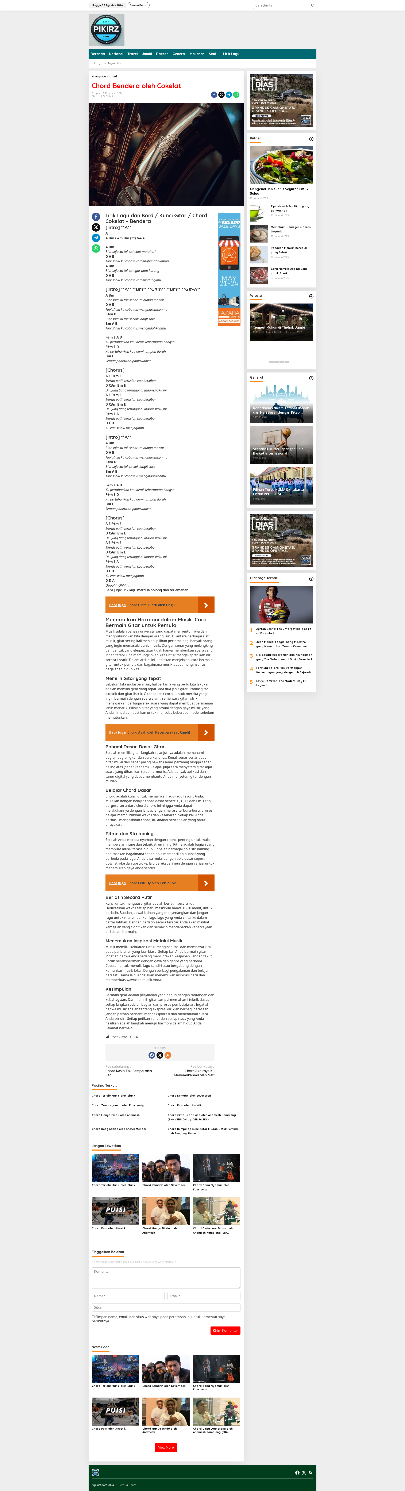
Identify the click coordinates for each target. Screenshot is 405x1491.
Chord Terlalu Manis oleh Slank (113, 1095)
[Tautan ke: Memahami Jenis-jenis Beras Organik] (259, 233)
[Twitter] (160, 1055)
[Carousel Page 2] (276, 362)
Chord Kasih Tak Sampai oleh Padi (128, 1071)
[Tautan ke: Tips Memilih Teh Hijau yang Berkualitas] (259, 212)
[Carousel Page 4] (287, 362)
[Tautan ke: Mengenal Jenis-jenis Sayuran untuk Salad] (281, 165)
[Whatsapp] (236, 95)
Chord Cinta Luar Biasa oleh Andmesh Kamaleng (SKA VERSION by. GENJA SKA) (202, 1117)
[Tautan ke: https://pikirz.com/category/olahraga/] (311, 578)
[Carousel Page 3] (281, 362)
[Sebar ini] (214, 95)
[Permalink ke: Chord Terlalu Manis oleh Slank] (115, 1167)
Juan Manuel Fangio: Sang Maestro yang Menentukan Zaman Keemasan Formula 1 (282, 644)
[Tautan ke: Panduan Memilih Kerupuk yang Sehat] (259, 254)
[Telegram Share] (229, 95)
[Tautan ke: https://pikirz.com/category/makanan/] (311, 139)
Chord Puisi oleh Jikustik (184, 1105)
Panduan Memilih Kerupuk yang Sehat (289, 250)
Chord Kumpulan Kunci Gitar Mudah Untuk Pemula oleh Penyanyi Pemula (203, 1131)
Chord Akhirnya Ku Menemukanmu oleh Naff (194, 1071)
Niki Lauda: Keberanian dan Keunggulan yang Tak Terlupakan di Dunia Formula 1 (284, 657)
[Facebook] (151, 1055)
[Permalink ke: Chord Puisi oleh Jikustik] (115, 1211)
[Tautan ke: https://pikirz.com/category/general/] (311, 378)
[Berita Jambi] (106, 29)
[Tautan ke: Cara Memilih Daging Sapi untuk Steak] (259, 275)
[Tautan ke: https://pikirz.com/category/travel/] (311, 296)
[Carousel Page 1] (271, 362)
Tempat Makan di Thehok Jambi (279, 327)
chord (95, 96)
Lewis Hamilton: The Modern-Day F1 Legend (281, 683)
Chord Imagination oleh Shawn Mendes (119, 1129)
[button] (312, 5)
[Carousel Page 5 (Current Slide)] (292, 362)
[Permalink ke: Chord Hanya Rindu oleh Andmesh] (166, 1211)
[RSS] (168, 1055)
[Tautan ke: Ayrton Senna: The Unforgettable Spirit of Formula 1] (281, 604)
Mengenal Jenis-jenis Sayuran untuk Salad (279, 191)
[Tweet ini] (221, 95)
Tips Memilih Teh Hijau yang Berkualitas (290, 208)
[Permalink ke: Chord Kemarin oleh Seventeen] (166, 1167)
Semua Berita (127, 1485)
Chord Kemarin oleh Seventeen (189, 1095)
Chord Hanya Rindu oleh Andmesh (116, 1115)
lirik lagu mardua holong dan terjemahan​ (155, 590)
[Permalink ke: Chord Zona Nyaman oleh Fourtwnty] (216, 1167)
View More (166, 1447)
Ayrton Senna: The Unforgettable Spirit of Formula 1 (283, 631)
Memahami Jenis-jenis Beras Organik (291, 229)
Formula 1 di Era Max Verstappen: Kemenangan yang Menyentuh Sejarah (283, 670)
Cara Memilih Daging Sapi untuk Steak (289, 271)
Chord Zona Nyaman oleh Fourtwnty (118, 1105)
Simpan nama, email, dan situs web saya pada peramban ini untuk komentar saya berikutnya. (158, 1319)
